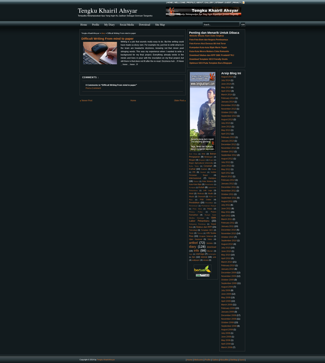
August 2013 (227, 119)
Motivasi (200, 193)
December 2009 (228, 272)
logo (190, 254)
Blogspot (202, 160)
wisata (205, 260)
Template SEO (207, 230)
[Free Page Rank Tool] (203, 276)
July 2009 (225, 290)
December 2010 (228, 230)
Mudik (210, 193)
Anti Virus (193, 154)
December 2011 (228, 187)
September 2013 (229, 116)
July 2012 (225, 162)
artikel (193, 242)
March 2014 (226, 94)
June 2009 (226, 294)
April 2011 (226, 215)
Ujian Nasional (195, 239)
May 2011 (225, 212)
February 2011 (228, 223)
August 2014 (227, 77)
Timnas (200, 233)
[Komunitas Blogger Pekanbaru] (202, 272)
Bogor (211, 160)
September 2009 (229, 283)
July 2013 (225, 123)
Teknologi (193, 230)
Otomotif (201, 196)
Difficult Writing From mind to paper (107, 38)
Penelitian (209, 203)
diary (103, 33)
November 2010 (228, 233)
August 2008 (227, 329)
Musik (191, 196)
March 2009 (226, 304)
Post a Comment (93, 88)
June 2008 (226, 337)
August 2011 (227, 201)
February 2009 (228, 308)
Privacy (237, 3)
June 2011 (226, 208)
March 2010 (226, 262)
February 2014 (228, 98)
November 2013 (228, 109)
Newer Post (87, 100)
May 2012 (225, 169)
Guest (228, 3)
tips (193, 257)
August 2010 (227, 244)
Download (144, 24)
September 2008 (229, 326)
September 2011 (228, 198)
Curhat (192, 169)
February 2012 (228, 180)
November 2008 (228, 319)
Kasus (196, 181)
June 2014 (226, 84)
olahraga (200, 254)
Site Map (160, 24)
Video (210, 239)
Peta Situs (197, 209)
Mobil (191, 193)
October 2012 (227, 151)
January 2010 (227, 269)
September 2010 (229, 240)
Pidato (209, 209)
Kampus (212, 178)
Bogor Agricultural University (201, 163)
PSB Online (205, 200)
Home (170, 3)
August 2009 (227, 287)
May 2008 (225, 340)
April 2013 (226, 134)
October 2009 (227, 280)
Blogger (192, 160)
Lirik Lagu (207, 190)
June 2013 (226, 126)
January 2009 (227, 312)
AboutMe (224, 360)
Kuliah (201, 187)
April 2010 (226, 258)
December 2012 (228, 144)
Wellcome (179, 3)
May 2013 (225, 130)
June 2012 (226, 166)
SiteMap (219, 3)
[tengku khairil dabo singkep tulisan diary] (100, 53)
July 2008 (225, 333)
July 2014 (225, 80)
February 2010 (228, 265)
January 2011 (227, 226)
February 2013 (228, 137)
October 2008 (227, 322)
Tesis (191, 233)
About (199, 3)
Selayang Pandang (197, 224)
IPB (193, 172)
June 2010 (226, 251)
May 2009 (225, 297)
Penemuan (193, 206)
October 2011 (227, 194)
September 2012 (229, 155)
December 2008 (228, 315)
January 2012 (227, 183)
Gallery (209, 3)
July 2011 (225, 205)
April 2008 (226, 344)
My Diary (109, 24)
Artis (203, 154)
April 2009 (226, 301)
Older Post (179, 100)
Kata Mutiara (207, 181)
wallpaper (196, 260)
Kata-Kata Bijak (195, 184)
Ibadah (203, 172)
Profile (191, 3)
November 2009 (228, 276)
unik (214, 257)
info (196, 250)
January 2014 (227, 102)
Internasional (195, 178)
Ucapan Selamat (206, 236)
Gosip (214, 169)
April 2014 (226, 91)
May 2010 (225, 255)
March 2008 (226, 347)
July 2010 (225, 248)
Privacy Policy (195, 212)
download (211, 247)
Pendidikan (194, 202)
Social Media (127, 24)
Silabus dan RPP (204, 227)
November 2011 (228, 191)
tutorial (204, 257)
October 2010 (227, 237)
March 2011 (226, 219)
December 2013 (228, 105)
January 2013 (227, 141)
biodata (210, 243)
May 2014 (225, 87)
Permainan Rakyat (208, 206)
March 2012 (226, 176)
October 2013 (227, 112)
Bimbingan (208, 157)
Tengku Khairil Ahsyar (107, 10)
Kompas (192, 187)
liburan (210, 251)
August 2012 (227, 159)
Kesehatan (209, 184)
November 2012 (228, 148)
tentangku (212, 254)
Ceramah (208, 166)
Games (204, 169)
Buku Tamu (194, 166)
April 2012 (226, 173)
